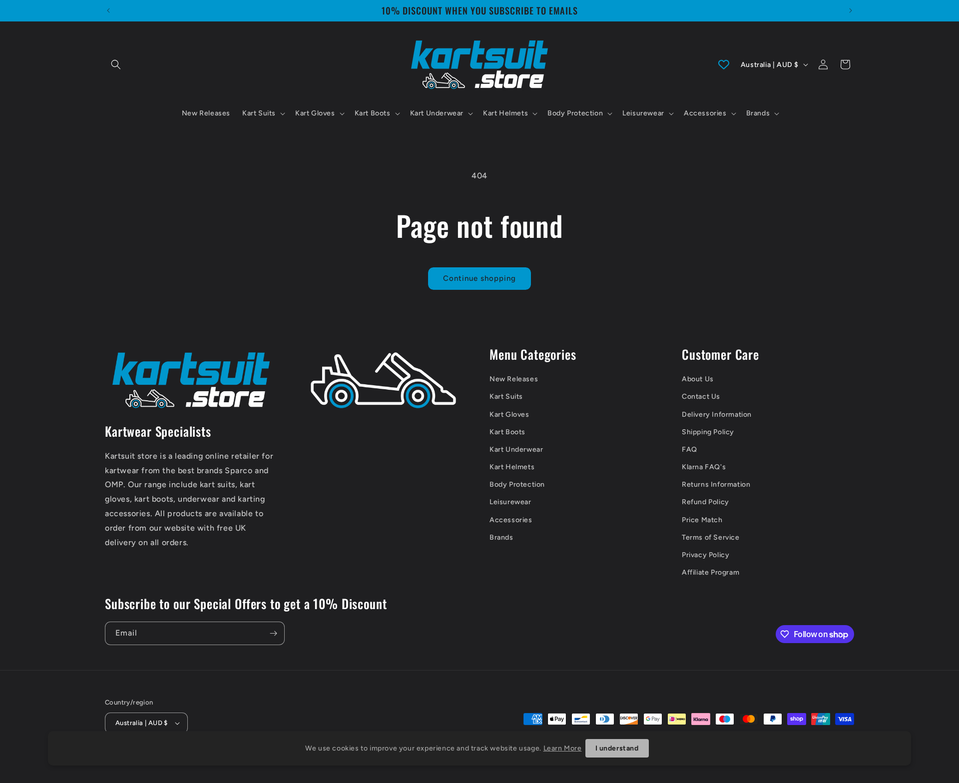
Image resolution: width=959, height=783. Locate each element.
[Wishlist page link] (723, 64)
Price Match (702, 520)
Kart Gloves (509, 414)
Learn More (562, 748)
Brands (501, 537)
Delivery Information (717, 414)
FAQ (689, 449)
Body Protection (517, 484)
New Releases (513, 379)
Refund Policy (705, 502)
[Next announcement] (851, 10)
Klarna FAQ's (704, 467)
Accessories (510, 520)
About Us (698, 379)
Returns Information (716, 484)
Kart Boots (507, 432)
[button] (116, 64)
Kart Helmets (511, 467)
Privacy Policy (705, 555)
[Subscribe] (273, 633)
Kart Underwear (516, 449)
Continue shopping (479, 278)
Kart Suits (506, 396)
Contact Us (701, 396)
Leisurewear (510, 502)
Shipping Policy (708, 432)
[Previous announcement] (108, 10)
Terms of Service (711, 537)
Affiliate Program (710, 572)
